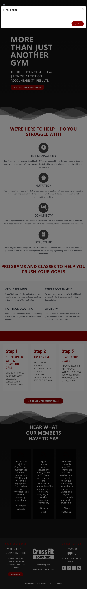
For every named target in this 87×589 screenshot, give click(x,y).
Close (78, 23)
